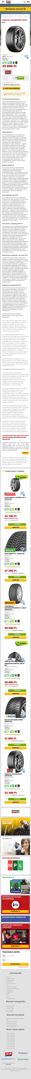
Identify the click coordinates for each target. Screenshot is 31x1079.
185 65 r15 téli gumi (10, 1038)
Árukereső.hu (12, 1058)
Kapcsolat (8, 976)
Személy (20, 16)
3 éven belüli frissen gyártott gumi (13, 512)
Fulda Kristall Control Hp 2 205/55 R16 (15, 498)
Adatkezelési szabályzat (11, 986)
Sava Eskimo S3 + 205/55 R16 (14, 554)
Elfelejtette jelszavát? (23, 967)
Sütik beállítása (9, 990)
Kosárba (20, 77)
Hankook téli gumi (10, 1008)
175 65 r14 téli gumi (10, 1036)
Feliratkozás (15, 911)
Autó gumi (11, 16)
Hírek (7, 995)
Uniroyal (26, 16)
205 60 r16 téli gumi (10, 1040)
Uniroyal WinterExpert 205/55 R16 (13, 775)
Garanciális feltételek (10, 983)
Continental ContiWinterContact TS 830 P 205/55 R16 (15, 608)
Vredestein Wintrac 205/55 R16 (14, 664)
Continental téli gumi (10, 1005)
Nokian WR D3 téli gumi (11, 1026)
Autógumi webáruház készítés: (8, 1063)
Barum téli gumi (9, 1010)
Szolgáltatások (9, 991)
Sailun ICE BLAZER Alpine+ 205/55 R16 (14, 720)
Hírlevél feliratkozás (10, 998)
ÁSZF (7, 985)
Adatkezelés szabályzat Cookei (12, 988)
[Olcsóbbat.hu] (22, 1055)
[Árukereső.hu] (5, 1060)
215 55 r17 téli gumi (10, 1041)
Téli (15, 16)
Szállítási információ (12, 88)
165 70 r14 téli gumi (10, 1045)
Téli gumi (4, 55)
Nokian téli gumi (9, 1012)
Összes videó (15, 946)
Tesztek (8, 993)
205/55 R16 (9, 56)
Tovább (25, 452)
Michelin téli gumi (10, 1006)
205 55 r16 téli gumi (10, 1033)
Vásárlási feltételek (10, 978)
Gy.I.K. (7, 997)
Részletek (16, 527)
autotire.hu (4, 16)
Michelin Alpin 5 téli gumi (11, 1021)
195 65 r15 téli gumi (10, 1035)
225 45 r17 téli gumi (10, 1043)
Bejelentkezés (15, 964)
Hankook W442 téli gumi (11, 1023)
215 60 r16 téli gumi (10, 1046)
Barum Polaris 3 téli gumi (11, 1024)
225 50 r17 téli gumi (10, 1048)
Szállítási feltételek (10, 980)
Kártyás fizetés (9, 981)
